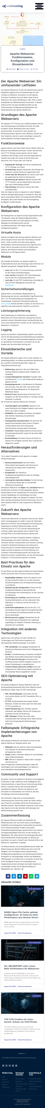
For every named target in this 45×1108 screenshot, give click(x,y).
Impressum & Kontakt (22, 1100)
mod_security (6, 304)
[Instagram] (6, 1065)
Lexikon (22, 49)
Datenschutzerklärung (22, 1102)
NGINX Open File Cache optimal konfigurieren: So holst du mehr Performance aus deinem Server (21, 915)
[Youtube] (13, 1065)
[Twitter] (3, 1065)
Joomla (19, 379)
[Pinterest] (16, 1065)
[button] (39, 6)
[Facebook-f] (10, 1065)
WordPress (9, 285)
